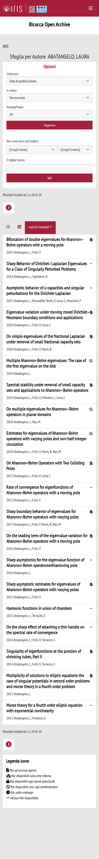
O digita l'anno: (15, 160)
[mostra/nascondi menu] (90, 8)
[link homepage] (14, 8)
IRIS (6, 46)
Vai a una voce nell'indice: (22, 141)
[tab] (8, 227)
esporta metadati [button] (39, 226)
